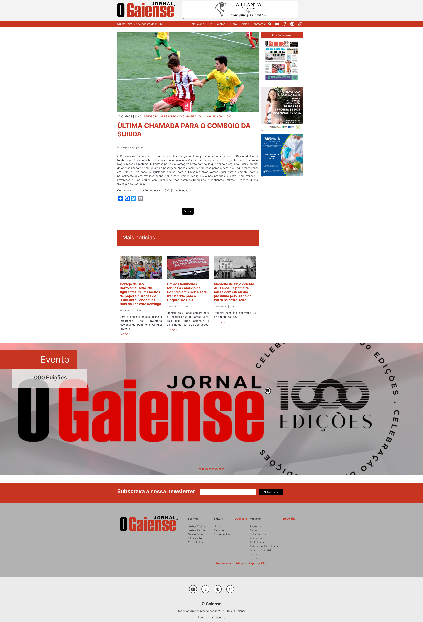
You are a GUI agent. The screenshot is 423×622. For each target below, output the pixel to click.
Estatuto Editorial (260, 550)
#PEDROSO (151, 116)
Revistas (219, 530)
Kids (209, 24)
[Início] (147, 10)
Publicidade (257, 542)
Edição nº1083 (222, 116)
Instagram (293, 24)
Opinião (244, 24)
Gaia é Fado (195, 534)
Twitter (300, 24)
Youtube (278, 24)
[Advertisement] (282, 199)
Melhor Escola (196, 530)
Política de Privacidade (264, 546)
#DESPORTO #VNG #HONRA (178, 116)
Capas (253, 530)
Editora (232, 24)
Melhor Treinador (198, 526)
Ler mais (125, 334)
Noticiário (198, 24)
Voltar (188, 211)
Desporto (205, 116)
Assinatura (256, 538)
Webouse (219, 617)
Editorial (241, 563)
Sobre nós (256, 526)
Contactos (258, 24)
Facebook (286, 24)
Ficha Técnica (258, 534)
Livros (217, 526)
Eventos (220, 24)
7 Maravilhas (196, 538)
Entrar (253, 554)
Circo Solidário (197, 542)
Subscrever (271, 492)
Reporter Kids (258, 563)
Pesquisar (271, 24)
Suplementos (222, 534)
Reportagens (224, 563)
